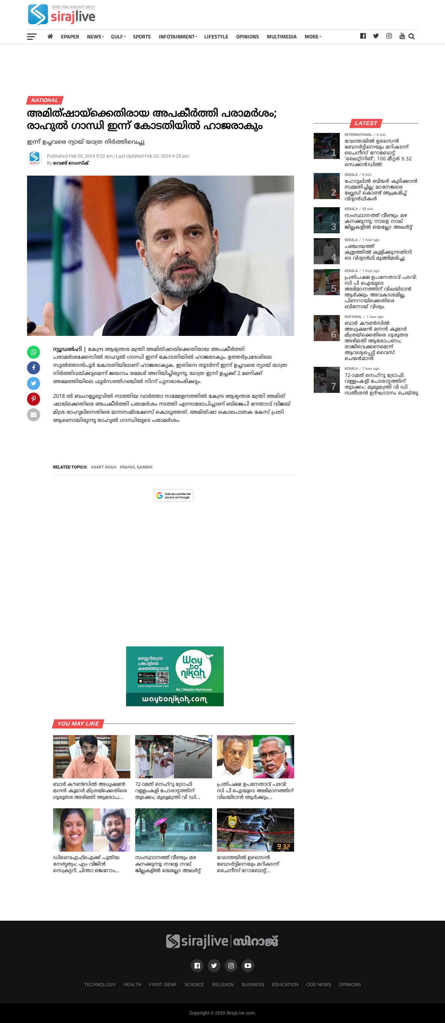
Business (253, 984)
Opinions (350, 984)
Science (194, 984)
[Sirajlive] (222, 947)
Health (132, 984)
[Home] (50, 36)
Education (285, 984)
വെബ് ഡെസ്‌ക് (71, 163)
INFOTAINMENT (176, 36)
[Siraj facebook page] (197, 965)
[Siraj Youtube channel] (247, 965)
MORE (312, 36)
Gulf (117, 36)
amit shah (104, 467)
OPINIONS (247, 36)
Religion (223, 984)
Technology (100, 984)
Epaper (70, 36)
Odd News (318, 984)
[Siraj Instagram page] (230, 965)
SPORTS (142, 36)
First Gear (163, 984)
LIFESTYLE (216, 36)
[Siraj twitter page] (214, 965)
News (94, 36)
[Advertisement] (299, 14)
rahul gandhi (137, 467)
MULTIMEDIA (282, 36)
